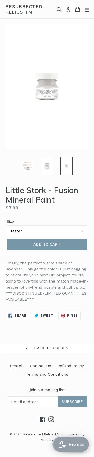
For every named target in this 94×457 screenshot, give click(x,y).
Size (10, 221)
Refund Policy (70, 365)
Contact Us (40, 365)
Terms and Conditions (47, 374)
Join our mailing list (47, 390)
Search (17, 365)
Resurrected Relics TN (24, 9)
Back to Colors (50, 348)
